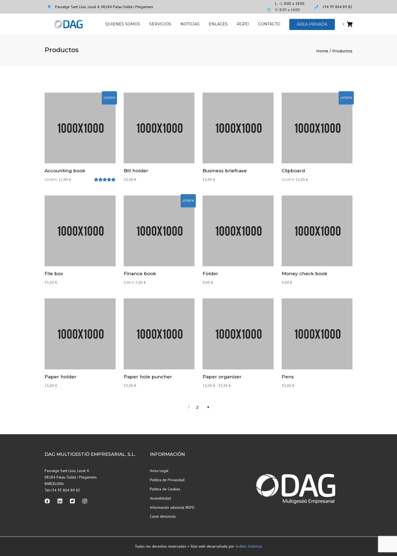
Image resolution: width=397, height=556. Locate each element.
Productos (342, 51)
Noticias (190, 24)
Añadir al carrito (81, 128)
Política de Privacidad (167, 479)
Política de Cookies (165, 489)
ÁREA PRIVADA (312, 24)
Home (322, 51)
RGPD (243, 24)
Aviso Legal (159, 470)
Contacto (269, 24)
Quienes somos (122, 24)
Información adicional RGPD (172, 507)
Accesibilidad (160, 498)
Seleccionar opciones (239, 334)
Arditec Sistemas (248, 546)
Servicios (160, 24)
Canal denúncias (163, 516)
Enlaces (218, 24)
